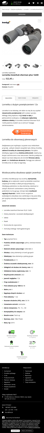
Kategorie (22, 14)
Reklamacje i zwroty (9, 384)
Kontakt (6, 389)
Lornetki (26, 9)
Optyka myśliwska (16, 9)
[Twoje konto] (29, 3)
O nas (5, 375)
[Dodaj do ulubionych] (39, 20)
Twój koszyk (28, 371)
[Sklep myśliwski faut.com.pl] (5, 3)
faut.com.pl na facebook (13, 417)
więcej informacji (27, 430)
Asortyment (7, 371)
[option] (8, 65)
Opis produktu (8, 98)
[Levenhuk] (6, 22)
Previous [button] (3, 65)
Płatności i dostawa (9, 380)
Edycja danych (29, 380)
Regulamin (7, 382)
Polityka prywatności (10, 386)
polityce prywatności (34, 427)
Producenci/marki (9, 378)
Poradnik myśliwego (9, 373)
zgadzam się (15, 430)
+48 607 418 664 (17, 2)
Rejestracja (28, 375)
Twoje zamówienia (30, 382)
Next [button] (41, 65)
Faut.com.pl (5, 9)
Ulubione (27, 373)
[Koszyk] (37, 3)
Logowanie (28, 378)
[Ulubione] (33, 3)
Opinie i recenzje (22, 98)
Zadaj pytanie (35, 98)
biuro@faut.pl (16, 4)
